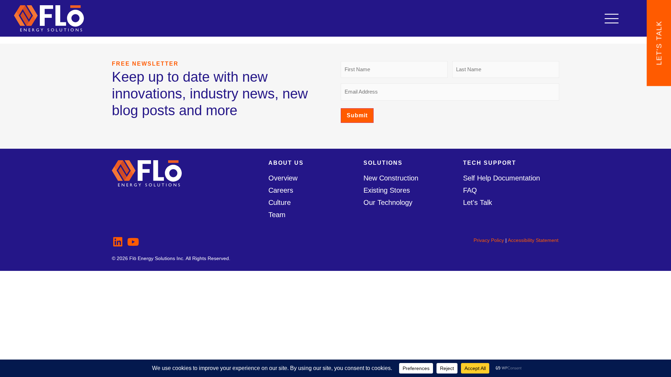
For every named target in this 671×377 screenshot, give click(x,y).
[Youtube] (133, 242)
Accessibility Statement (533, 240)
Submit (357, 115)
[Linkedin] (118, 242)
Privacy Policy (489, 240)
